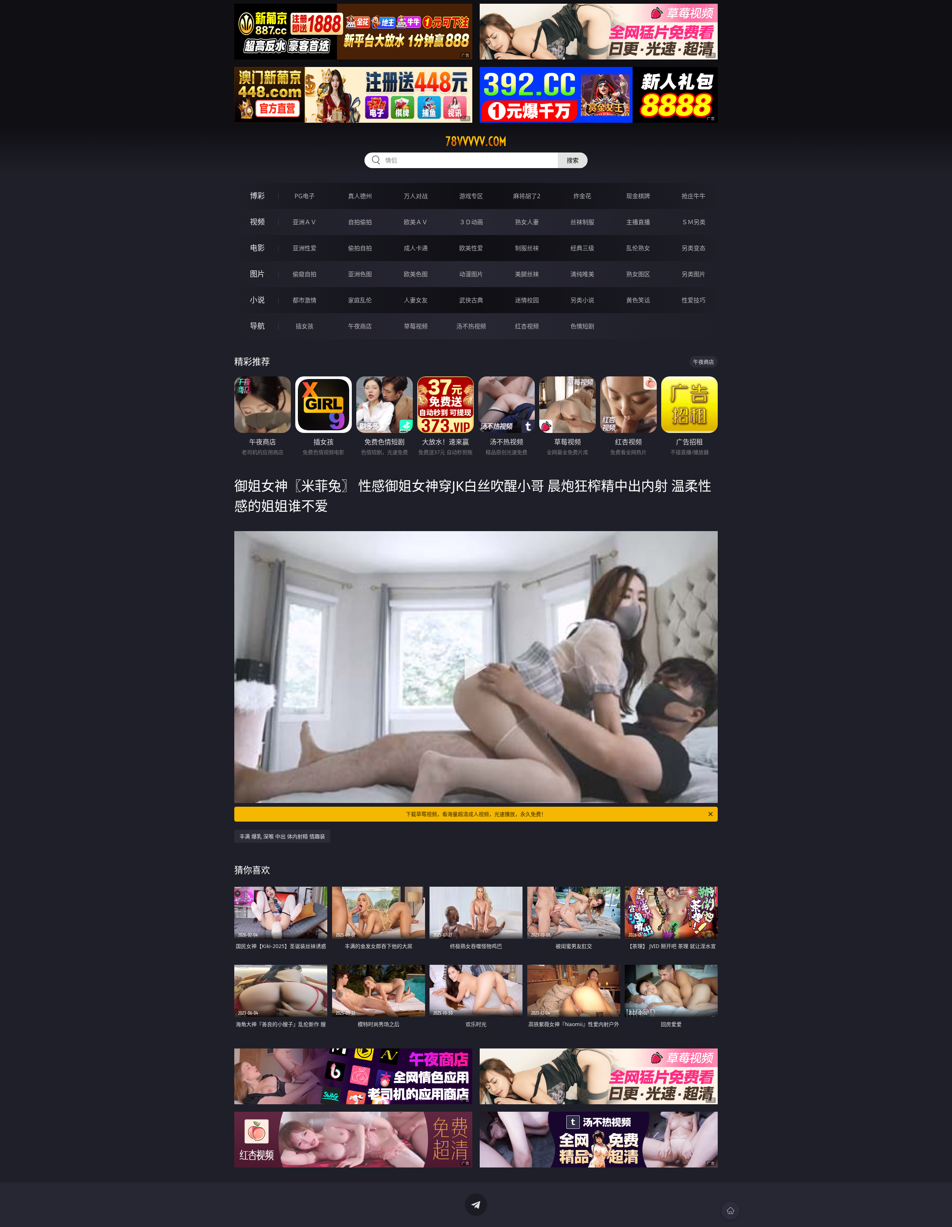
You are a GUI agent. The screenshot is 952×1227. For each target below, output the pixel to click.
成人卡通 (416, 248)
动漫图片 (471, 274)
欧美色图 (416, 274)
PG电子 (305, 196)
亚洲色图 (360, 274)
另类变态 (693, 248)
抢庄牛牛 (693, 196)
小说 (257, 300)
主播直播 (638, 222)
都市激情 (304, 300)
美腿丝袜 (527, 274)
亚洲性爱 (304, 248)
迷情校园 (527, 300)
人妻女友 (416, 300)
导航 (257, 326)
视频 (257, 222)
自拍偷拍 (360, 222)
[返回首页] (730, 1211)
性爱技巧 (693, 300)
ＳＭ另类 (693, 222)
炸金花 (582, 196)
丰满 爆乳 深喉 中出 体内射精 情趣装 (282, 836)
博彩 (257, 196)
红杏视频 (527, 326)
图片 (257, 274)
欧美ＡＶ (416, 222)
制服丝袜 (527, 248)
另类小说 (582, 300)
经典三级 (582, 248)
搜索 (573, 160)
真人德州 (360, 196)
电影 (257, 248)
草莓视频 (416, 326)
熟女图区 (638, 274)
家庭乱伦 (360, 300)
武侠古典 (471, 300)
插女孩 (304, 326)
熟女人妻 (527, 222)
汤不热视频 (471, 326)
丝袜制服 (582, 222)
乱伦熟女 (638, 248)
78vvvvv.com (476, 141)
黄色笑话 (638, 300)
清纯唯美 (582, 274)
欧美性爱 (471, 248)
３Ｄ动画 (471, 222)
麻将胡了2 (526, 196)
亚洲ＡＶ (304, 222)
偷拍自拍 (360, 248)
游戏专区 (471, 196)
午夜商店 (360, 326)
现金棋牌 (638, 196)
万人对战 (416, 196)
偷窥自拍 (304, 274)
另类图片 (693, 274)
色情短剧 (582, 326)
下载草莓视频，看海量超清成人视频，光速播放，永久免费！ (476, 814)
